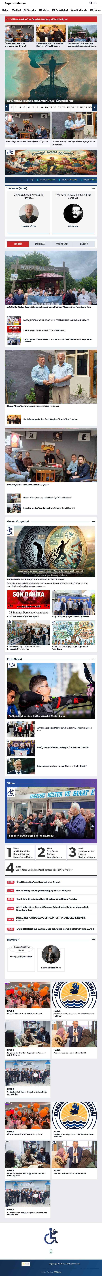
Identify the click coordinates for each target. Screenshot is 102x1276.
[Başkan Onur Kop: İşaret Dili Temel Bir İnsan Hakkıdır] (74, 995)
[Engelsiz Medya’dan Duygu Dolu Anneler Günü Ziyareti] (27, 1034)
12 (55, 107)
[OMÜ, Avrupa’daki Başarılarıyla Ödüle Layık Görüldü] (21, 747)
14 (63, 107)
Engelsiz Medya (15, 3)
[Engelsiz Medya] (51, 1236)
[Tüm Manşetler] (93, 521)
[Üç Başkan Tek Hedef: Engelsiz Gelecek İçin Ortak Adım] (27, 1073)
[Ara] (91, 3)
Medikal (16, 10)
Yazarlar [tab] (62, 244)
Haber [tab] (18, 244)
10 (46, 107)
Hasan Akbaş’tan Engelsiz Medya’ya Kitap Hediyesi (86, 854)
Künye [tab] (84, 244)
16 (72, 107)
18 (81, 107)
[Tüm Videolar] (93, 783)
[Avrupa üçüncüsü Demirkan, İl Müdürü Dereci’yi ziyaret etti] (21, 729)
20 (90, 107)
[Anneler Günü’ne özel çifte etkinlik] (74, 1034)
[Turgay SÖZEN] (29, 213)
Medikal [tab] (40, 244)
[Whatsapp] (51, 1251)
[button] (93, 162)
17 (77, 107)
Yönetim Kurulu (79, 10)
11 (51, 107)
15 (68, 107)
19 (85, 107)
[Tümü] (93, 940)
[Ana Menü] (95, 3)
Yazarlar (31, 10)
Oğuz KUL (73, 227)
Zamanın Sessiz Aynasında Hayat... (28, 196)
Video (45, 10)
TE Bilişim (57, 1272)
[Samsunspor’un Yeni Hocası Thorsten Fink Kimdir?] (21, 766)
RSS (27, 1264)
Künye (97, 10)
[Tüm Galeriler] (93, 659)
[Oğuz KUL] (73, 213)
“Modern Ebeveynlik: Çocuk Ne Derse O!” (73, 196)
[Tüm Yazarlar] (93, 188)
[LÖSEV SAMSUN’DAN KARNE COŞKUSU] (27, 995)
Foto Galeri (61, 10)
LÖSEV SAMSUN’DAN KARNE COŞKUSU (24, 1014)
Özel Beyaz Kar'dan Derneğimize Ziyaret (53, 854)
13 (59, 107)
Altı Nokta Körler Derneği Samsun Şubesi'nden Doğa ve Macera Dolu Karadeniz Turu (22, 854)
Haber (5, 10)
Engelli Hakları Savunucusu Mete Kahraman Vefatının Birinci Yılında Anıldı (55, 929)
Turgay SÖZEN (28, 227)
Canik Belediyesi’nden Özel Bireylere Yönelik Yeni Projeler (44, 870)
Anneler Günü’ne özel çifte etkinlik (70, 1053)
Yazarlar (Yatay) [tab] (17, 188)
